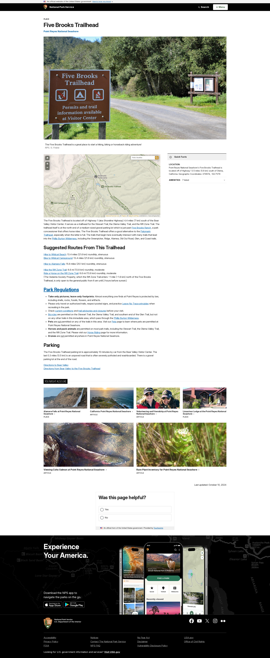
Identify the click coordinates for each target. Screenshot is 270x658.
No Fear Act (143, 637)
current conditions (64, 310)
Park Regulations (61, 289)
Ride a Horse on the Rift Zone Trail (61, 273)
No (106, 517)
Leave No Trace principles (135, 303)
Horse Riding (93, 332)
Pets (114, 321)
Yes (107, 509)
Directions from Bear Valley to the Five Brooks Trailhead (72, 368)
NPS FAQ (95, 645)
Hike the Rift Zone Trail (55, 269)
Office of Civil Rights (194, 641)
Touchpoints (158, 528)
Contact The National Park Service (108, 641)
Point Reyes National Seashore (61, 31)
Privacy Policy (51, 641)
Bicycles (52, 314)
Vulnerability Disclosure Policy (152, 645)
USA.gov (189, 637)
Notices (94, 637)
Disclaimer (142, 641)
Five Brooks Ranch (141, 227)
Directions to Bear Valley (56, 365)
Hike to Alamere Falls (54, 263)
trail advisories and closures (92, 310)
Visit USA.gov (112, 652)
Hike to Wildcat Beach (55, 254)
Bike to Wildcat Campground (58, 258)
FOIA (46, 645)
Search (204, 7)
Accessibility (50, 637)
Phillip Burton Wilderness (64, 238)
